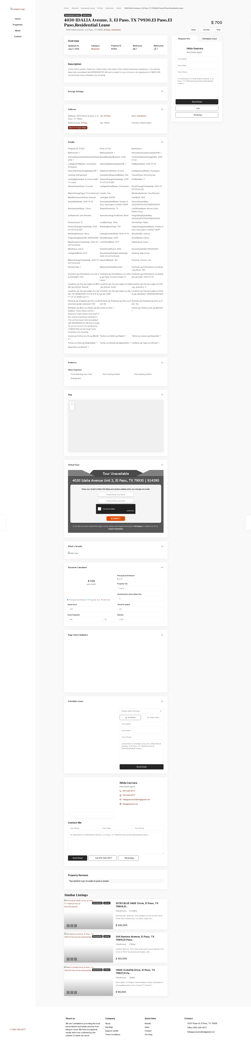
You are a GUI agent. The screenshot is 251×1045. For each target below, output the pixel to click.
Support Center (112, 1031)
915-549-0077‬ (129, 791)
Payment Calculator (77, 567)
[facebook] (12, 1022)
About (17, 30)
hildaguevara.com (130, 804)
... (153, 918)
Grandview (109, 8)
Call (103, 858)
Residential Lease (88, 8)
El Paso (100, 8)
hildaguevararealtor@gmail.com (136, 799)
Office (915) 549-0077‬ (197, 1027)
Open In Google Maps (78, 128)
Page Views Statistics (78, 635)
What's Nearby (75, 546)
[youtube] (18, 1022)
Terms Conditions (112, 1034)
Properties (17, 24)
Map (70, 394)
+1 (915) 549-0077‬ (18, 1029)
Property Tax (122, 584)
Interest (120, 615)
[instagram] (22, 1022)
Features (72, 362)
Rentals (148, 1023)
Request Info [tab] (184, 39)
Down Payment (74, 615)
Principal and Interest (125, 576)
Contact (17, 36)
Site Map (109, 1027)
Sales (147, 1027)
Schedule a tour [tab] (209, 39)
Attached (75, 8)
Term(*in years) (123, 604)
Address (72, 109)
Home (18, 19)
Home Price (72, 604)
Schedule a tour (75, 701)
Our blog (148, 1034)
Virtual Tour (74, 465)
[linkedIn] (15, 1022)
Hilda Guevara (128, 783)
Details (71, 142)
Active (118, 8)
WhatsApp (129, 858)
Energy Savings (76, 91)
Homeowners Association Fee (129, 594)
